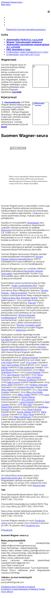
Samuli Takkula (24, 412)
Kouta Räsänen (33, 372)
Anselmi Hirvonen (25, 387)
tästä (4, 127)
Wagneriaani (33, 223)
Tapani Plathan (28, 397)
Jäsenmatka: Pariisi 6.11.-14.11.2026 (24, 39)
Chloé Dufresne (33, 409)
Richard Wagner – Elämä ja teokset (24, 291)
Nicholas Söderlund (27, 380)
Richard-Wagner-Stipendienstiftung (24, 348)
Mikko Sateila (24, 394)
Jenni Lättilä (7, 385)
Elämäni (32, 303)
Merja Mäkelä (7, 389)
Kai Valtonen (7, 339)
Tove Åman (31, 362)
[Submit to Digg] (8, 587)
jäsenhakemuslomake (11, 478)
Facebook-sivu (32, 525)
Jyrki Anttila (6, 362)
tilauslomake (39, 485)
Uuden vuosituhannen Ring (24, 285)
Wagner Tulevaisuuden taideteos (24, 42)
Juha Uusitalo (12, 365)
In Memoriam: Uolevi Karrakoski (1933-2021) (27, 52)
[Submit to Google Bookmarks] (14, 589)
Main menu (5, 4)
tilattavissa (6, 230)
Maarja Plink (7, 407)
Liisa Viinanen (13, 375)
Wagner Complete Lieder (28, 325)
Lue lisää (16, 92)
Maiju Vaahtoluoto (22, 417)
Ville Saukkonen (26, 367)
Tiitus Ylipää (28, 414)
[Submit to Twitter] (36, 589)
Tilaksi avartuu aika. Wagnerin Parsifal (19, 298)
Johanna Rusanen (29, 357)
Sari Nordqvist (8, 370)
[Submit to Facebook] (25, 587)
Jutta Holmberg (33, 377)
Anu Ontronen (28, 399)
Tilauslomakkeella (12, 102)
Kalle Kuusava (13, 382)
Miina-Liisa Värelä (34, 392)
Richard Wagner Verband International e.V (22, 257)
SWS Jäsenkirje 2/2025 (18, 49)
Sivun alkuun (7, 591)
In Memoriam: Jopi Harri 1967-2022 (23, 54)
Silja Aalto (27, 404)
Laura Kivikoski (26, 402)
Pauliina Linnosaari (38, 385)
